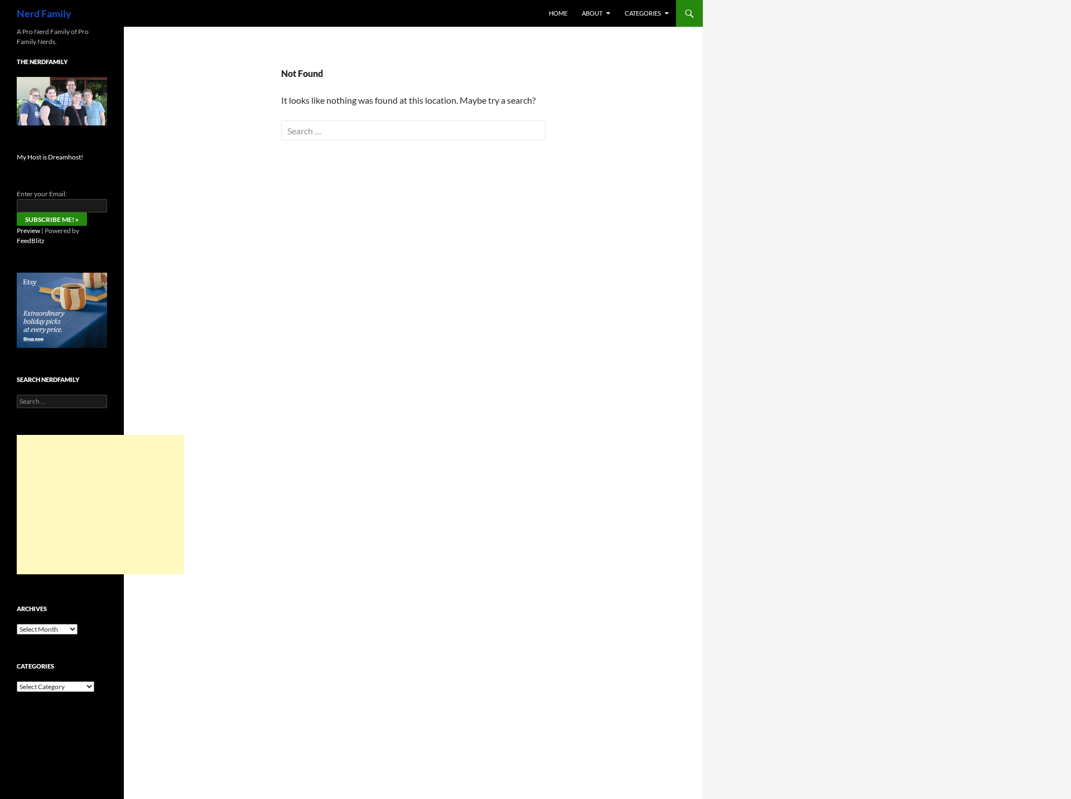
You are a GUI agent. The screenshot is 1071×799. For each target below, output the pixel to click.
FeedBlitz (31, 240)
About (592, 13)
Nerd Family (44, 13)
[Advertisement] (100, 504)
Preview (28, 230)
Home (558, 13)
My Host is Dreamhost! (50, 157)
